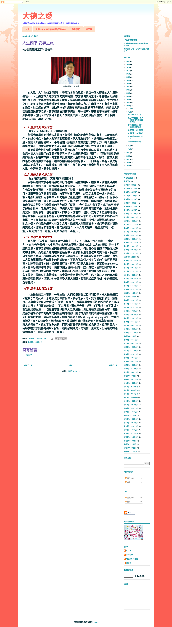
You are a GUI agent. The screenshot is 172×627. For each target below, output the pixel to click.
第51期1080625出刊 (131, 343)
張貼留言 (29, 355)
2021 (128, 74)
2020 (128, 77)
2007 (128, 162)
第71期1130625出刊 (131, 423)
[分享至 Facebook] (63, 338)
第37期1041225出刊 (131, 286)
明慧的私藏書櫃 (132, 559)
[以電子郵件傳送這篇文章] (56, 338)
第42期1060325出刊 (131, 307)
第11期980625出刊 (130, 188)
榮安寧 (128, 563)
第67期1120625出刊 (131, 405)
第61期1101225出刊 (131, 383)
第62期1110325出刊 (131, 387)
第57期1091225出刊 (131, 365)
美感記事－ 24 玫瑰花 (135, 133)
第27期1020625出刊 (131, 246)
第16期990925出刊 (130, 206)
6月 (129, 146)
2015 (128, 93)
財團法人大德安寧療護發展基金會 (51, 29)
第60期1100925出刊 (131, 379)
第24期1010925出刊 (131, 235)
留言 (128, 482)
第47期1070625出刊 (131, 325)
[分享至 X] (61, 338)
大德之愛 (37, 16)
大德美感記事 (129, 178)
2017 (128, 87)
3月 (129, 149)
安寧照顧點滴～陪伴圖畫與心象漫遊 (135, 126)
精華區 (89, 29)
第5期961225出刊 (130, 376)
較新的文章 (28, 365)
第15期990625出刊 (130, 203)
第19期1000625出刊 (35, 342)
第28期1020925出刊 (131, 250)
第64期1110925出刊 (131, 394)
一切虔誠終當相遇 (130, 40)
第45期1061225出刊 (131, 318)
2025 (128, 61)
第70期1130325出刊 (131, 419)
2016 (128, 90)
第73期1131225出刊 (131, 430)
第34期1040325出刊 (131, 275)
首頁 (27, 29)
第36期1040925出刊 (131, 282)
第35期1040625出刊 (131, 278)
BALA (128, 550)
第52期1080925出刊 (131, 347)
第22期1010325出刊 (131, 228)
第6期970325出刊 (130, 415)
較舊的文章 (113, 365)
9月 (129, 112)
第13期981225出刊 (130, 196)
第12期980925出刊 (130, 192)
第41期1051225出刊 (131, 304)
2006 (128, 166)
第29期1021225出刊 (131, 253)
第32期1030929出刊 (131, 268)
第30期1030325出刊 (131, 260)
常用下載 (127, 181)
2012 (128, 103)
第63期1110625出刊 (131, 390)
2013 (128, 99)
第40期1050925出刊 (131, 300)
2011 (128, 106)
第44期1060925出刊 (131, 315)
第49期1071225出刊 (131, 333)
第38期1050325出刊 (131, 289)
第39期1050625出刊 (131, 293)
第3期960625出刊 (130, 296)
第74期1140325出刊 (131, 433)
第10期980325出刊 (130, 185)
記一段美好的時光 (134, 142)
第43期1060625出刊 (131, 311)
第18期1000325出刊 (131, 214)
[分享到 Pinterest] (65, 338)
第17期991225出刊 (130, 210)
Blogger (95, 622)
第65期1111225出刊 (131, 397)
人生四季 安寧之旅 (134, 115)
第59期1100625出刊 (131, 372)
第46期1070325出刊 (131, 322)
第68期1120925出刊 (131, 408)
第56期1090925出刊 (131, 361)
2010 (128, 153)
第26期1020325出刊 (131, 242)
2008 (128, 159)
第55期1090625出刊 (131, 358)
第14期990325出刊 (130, 199)
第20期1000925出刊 (131, 221)
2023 (128, 67)
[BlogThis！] (58, 338)
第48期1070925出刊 (131, 329)
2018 (128, 83)
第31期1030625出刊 (131, 264)
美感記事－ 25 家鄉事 (135, 130)
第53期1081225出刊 (131, 351)
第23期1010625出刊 (131, 232)
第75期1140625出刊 (131, 437)
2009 (128, 156)
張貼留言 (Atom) (73, 371)
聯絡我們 (76, 29)
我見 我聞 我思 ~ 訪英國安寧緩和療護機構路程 (135, 120)
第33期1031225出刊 (131, 271)
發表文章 (130, 478)
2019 (128, 80)
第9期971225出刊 (130, 448)
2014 (128, 96)
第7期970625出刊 (130, 441)
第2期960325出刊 (130, 257)
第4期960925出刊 (130, 336)
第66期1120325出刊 (131, 401)
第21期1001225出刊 (131, 224)
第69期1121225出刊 (131, 412)
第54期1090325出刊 (131, 354)
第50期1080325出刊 (131, 340)
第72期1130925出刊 (131, 426)
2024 (128, 64)
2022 (128, 71)
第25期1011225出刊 (131, 239)
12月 (130, 108)
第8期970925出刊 (130, 444)
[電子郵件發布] (51, 338)
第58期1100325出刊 (131, 369)
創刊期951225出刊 (130, 451)
